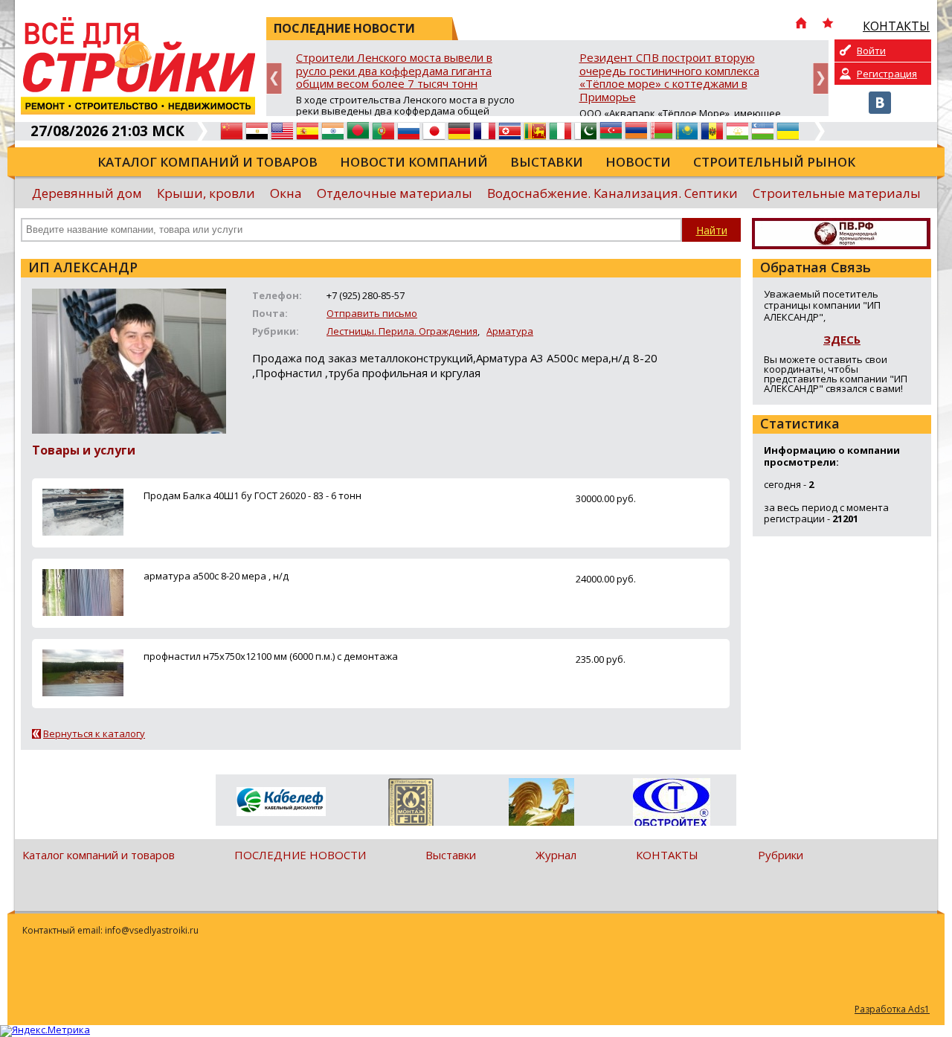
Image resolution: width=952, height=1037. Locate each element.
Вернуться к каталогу (94, 733)
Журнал (556, 854)
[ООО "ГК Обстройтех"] (671, 803)
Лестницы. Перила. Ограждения (402, 331)
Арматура (509, 331)
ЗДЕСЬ (842, 339)
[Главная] (801, 24)
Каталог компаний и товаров (207, 161)
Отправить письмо (372, 313)
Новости (638, 161)
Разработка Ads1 (892, 1009)
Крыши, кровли (206, 193)
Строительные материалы (837, 193)
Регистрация (887, 73)
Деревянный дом (87, 193)
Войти (871, 50)
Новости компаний (414, 161)
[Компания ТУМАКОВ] (541, 805)
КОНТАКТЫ (667, 854)
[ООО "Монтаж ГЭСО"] (411, 805)
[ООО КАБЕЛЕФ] (281, 802)
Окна (286, 193)
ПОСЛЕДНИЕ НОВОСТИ (300, 854)
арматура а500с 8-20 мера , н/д (216, 575)
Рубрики (780, 854)
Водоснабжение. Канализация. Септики (612, 193)
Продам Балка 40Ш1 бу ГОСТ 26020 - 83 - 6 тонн (252, 495)
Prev (274, 78)
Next (821, 78)
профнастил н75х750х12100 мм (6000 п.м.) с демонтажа (271, 656)
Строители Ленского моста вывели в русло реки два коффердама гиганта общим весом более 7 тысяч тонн (394, 71)
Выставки (546, 161)
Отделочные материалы (394, 193)
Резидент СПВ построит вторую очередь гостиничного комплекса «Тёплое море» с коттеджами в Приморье (669, 77)
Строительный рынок (774, 161)
